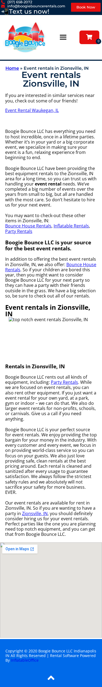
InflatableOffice (25, 660)
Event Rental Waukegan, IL (32, 110)
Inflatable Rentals (71, 226)
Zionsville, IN (35, 513)
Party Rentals (18, 231)
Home (12, 68)
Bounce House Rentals (28, 226)
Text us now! (29, 11)
